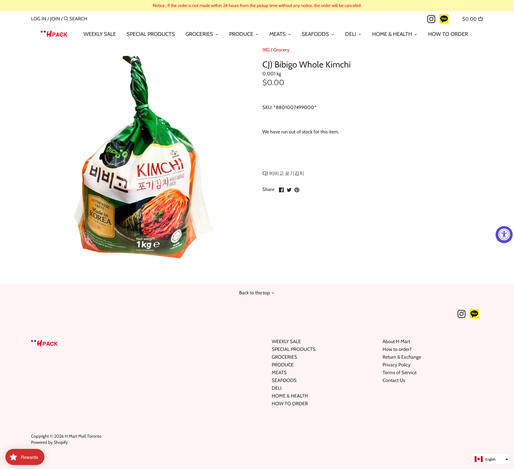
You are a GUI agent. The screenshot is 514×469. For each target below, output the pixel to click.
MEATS (279, 373)
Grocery (281, 50)
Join (55, 19)
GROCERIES (284, 357)
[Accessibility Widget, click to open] (504, 234)
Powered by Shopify (49, 442)
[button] (490, 459)
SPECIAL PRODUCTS (294, 349)
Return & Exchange (402, 357)
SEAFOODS (284, 380)
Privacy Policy (396, 365)
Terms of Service (400, 373)
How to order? (397, 349)
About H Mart (396, 341)
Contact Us (394, 380)
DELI (277, 388)
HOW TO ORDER (290, 404)
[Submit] (66, 19)
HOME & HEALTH (290, 396)
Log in (38, 19)
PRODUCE (283, 365)
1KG (266, 50)
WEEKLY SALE (286, 341)
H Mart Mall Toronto (83, 436)
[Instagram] (431, 18)
